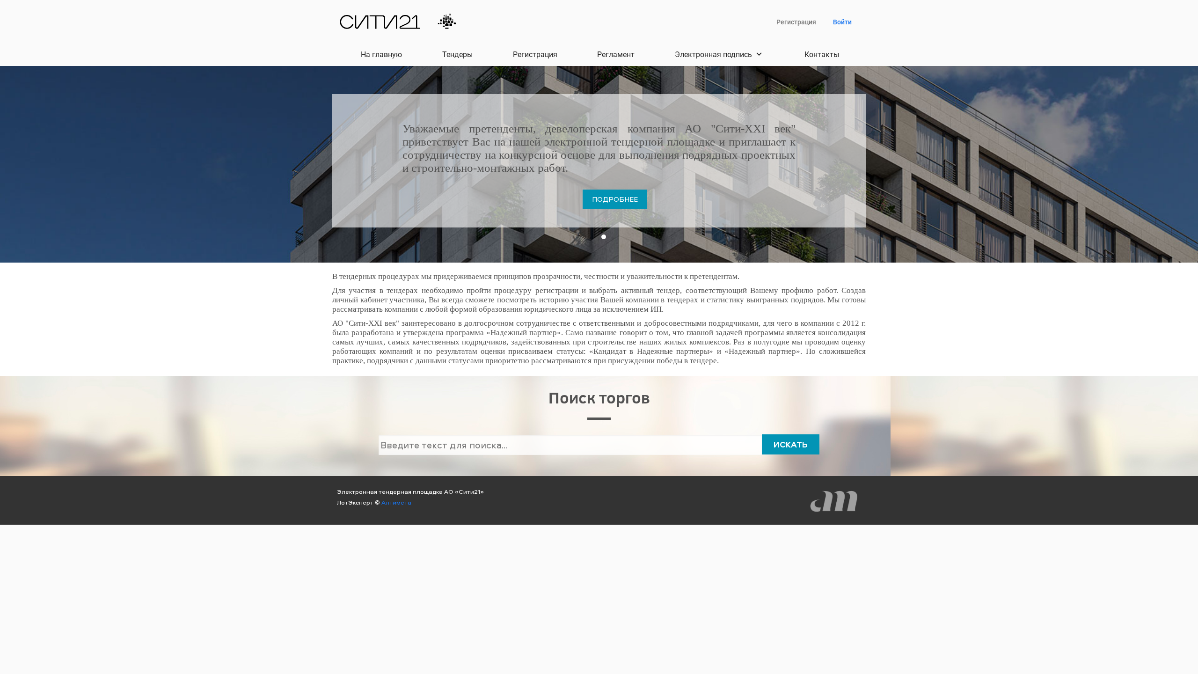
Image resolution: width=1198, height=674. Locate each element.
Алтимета (396, 502)
